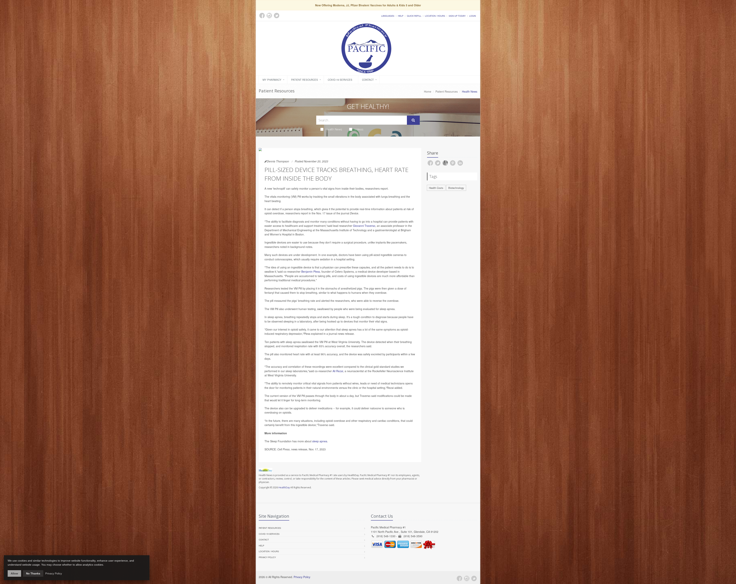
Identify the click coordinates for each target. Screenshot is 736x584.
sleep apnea (319, 441)
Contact (368, 79)
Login (472, 15)
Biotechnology (456, 188)
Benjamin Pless (310, 271)
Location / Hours (435, 15)
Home (427, 91)
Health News (334, 129)
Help (400, 15)
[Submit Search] (413, 120)
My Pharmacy (272, 79)
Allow (14, 573)
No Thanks (33, 573)
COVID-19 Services (340, 79)
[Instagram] (466, 578)
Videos (358, 129)
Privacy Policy (267, 557)
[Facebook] (459, 578)
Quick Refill (414, 15)
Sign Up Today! (457, 15)
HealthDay (284, 487)
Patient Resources (304, 79)
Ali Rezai (338, 371)
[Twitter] (474, 578)
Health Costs (436, 188)
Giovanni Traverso (364, 226)
